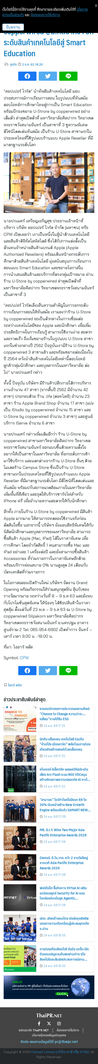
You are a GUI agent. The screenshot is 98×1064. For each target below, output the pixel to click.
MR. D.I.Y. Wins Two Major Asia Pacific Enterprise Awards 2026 (63, 832)
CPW (24, 657)
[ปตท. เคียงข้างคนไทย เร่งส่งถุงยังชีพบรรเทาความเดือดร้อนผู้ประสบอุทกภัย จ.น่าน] (20, 928)
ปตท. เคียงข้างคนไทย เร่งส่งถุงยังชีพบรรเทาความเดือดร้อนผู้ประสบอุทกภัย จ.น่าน (64, 923)
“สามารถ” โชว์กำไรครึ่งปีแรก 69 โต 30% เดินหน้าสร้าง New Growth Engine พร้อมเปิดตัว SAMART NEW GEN (64, 807)
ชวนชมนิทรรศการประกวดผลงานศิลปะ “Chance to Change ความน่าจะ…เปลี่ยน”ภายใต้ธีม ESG (65, 713)
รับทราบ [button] (13, 27)
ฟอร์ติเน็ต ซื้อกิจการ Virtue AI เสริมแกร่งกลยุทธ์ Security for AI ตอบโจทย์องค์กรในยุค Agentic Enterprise (63, 895)
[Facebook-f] (39, 1023)
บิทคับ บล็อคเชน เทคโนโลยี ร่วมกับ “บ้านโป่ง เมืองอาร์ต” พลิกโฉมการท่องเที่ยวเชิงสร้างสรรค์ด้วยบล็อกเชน (65, 744)
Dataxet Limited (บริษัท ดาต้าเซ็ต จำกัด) (60, 1052)
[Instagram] (59, 1023)
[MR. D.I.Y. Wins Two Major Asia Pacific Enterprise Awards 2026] (20, 838)
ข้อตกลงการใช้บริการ (45, 15)
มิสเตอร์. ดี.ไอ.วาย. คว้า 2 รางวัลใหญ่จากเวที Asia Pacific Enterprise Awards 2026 (64, 862)
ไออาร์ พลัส (15, 685)
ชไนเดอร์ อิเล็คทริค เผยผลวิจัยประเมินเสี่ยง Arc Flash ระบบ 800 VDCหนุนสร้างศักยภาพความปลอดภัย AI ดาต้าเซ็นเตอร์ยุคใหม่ (64, 776)
